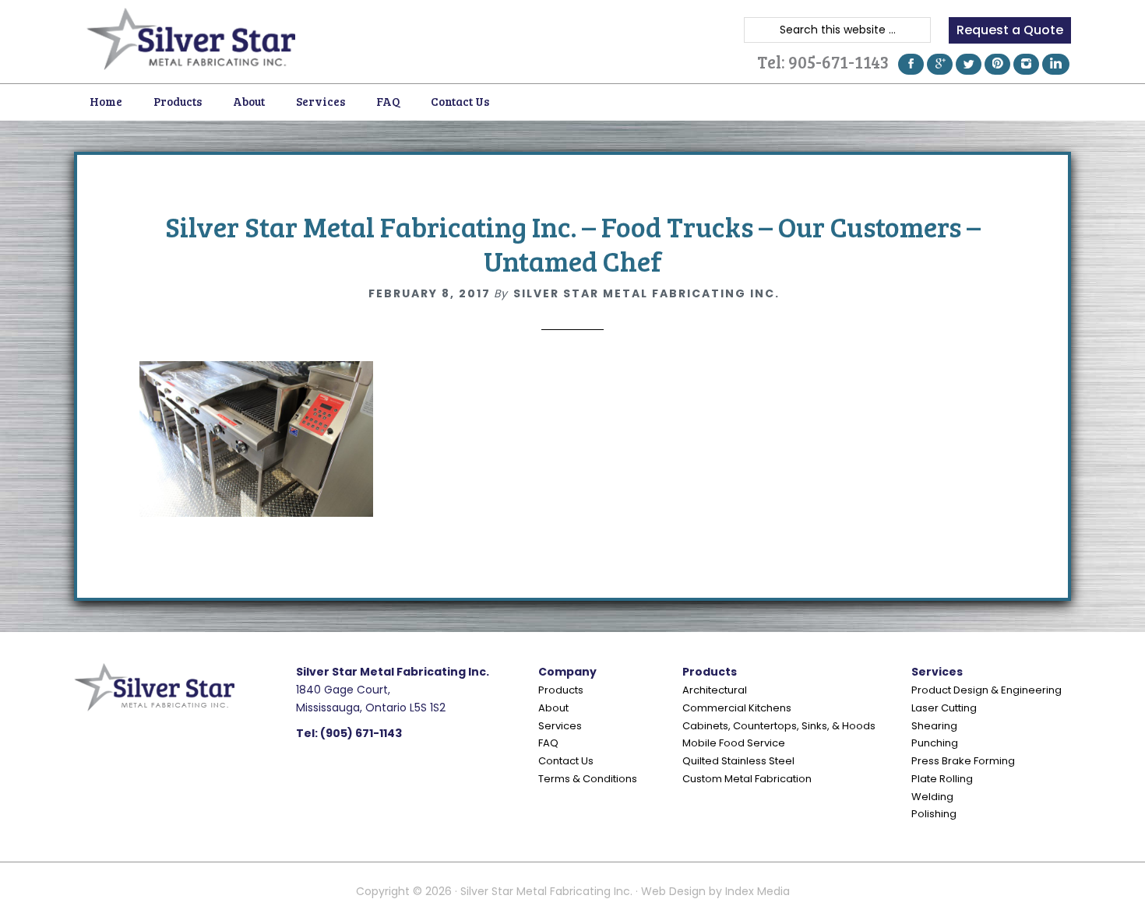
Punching (934, 743)
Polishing (934, 813)
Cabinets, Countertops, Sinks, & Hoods (778, 725)
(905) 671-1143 (361, 733)
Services (560, 725)
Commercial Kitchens (736, 708)
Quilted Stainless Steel (738, 760)
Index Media (757, 891)
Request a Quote (1010, 30)
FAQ (548, 743)
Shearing (934, 725)
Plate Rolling (942, 778)
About (553, 708)
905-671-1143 (838, 61)
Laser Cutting (944, 708)
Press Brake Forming (963, 760)
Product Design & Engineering (986, 690)
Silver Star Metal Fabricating (191, 39)
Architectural (714, 690)
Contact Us (566, 760)
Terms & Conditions (587, 778)
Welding (932, 796)
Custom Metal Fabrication (747, 778)
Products (560, 690)
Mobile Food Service (733, 743)
